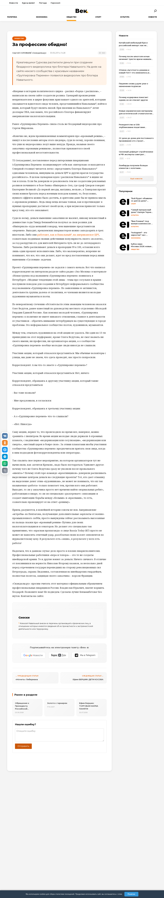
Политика (12, 17)
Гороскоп (55, 3)
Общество (71, 17)
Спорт (98, 17)
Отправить (23, 746)
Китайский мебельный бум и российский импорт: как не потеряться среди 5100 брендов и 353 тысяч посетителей (136, 44)
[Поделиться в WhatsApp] (5, 463)
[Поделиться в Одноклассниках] (5, 443)
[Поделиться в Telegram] (5, 456)
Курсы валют (28, 3)
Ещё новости (136, 179)
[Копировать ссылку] (5, 470)
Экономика (41, 17)
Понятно (131, 894)
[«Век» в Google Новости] (33, 655)
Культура (124, 17)
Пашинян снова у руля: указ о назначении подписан (133, 84)
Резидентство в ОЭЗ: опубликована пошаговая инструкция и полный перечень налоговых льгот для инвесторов (135, 126)
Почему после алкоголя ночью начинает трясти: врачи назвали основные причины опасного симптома (135, 58)
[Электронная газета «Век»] (82, 11)
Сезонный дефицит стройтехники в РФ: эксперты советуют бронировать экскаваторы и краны (136, 153)
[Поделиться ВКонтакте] (5, 436)
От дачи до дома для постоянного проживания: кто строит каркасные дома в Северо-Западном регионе (136, 139)
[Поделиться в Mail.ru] (5, 450)
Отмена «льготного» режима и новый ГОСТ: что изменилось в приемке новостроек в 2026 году (135, 71)
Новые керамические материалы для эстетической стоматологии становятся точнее (135, 112)
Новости (13, 3)
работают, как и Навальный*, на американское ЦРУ (68, 234)
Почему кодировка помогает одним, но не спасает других (133, 98)
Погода (43, 3)
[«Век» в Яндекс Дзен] (58, 655)
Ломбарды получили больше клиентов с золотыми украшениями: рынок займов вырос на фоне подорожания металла (133, 167)
